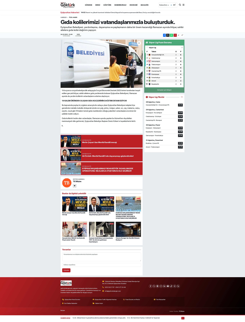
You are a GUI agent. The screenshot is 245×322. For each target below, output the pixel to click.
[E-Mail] (74, 185)
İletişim (63, 310)
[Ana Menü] (182, 5)
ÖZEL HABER (73, 17)
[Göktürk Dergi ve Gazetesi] (68, 5)
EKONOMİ (133, 5)
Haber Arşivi (99, 303)
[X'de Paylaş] (167, 35)
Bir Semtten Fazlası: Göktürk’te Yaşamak (145, 318)
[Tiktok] (171, 286)
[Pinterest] (157, 286)
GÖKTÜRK (107, 5)
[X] (154, 286)
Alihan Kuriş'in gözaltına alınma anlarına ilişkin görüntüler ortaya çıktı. (101, 318)
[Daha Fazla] (175, 35)
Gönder (66, 270)
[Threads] (174, 286)
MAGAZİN (144, 5)
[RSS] (178, 286)
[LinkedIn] (164, 286)
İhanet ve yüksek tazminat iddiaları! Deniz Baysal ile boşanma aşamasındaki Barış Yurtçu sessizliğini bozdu (120, 12)
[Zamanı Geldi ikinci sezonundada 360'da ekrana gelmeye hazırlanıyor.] (101, 229)
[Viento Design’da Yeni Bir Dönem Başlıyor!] (128, 229)
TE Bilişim (77, 181)
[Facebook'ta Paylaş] (164, 35)
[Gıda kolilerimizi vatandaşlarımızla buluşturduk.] (102, 64)
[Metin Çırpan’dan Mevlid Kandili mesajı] (74, 204)
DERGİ (97, 5)
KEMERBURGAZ (120, 5)
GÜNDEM (88, 5)
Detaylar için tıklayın (164, 90)
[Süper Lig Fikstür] (182, 97)
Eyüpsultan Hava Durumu (72, 299)
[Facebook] (150, 286)
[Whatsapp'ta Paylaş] (171, 35)
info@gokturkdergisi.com (113, 291)
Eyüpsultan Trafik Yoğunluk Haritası (106, 299)
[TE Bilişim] (66, 183)
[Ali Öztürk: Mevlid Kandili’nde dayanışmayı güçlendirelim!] (101, 204)
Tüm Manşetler (160, 299)
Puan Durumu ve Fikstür (133, 299)
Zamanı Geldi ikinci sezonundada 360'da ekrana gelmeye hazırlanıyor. (101, 240)
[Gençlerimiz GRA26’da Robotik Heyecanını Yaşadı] (74, 229)
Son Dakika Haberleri (70, 303)
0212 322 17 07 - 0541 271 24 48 (115, 287)
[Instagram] (161, 286)
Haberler (64, 17)
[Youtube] (167, 286)
